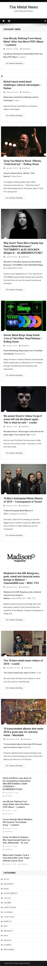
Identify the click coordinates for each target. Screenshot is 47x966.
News (6, 936)
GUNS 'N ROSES (10, 907)
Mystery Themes (36, 963)
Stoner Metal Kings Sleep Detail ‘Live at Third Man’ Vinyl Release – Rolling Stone (23, 338)
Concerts (7, 898)
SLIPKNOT (8, 945)
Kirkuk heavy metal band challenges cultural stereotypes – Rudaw (23, 85)
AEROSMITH (9, 884)
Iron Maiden (8, 912)
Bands (6, 889)
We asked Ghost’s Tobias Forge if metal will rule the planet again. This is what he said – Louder (23, 419)
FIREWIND (7, 903)
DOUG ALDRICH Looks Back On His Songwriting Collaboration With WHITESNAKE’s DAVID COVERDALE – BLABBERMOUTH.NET (17, 783)
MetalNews (26, 49)
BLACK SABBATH (11, 893)
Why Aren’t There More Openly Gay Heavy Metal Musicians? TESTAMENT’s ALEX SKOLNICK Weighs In (23, 265)
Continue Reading (16, 63)
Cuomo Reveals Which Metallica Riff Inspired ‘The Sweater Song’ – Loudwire (17, 822)
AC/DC (6, 879)
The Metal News (23, 7)
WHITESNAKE (9, 950)
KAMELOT (8, 921)
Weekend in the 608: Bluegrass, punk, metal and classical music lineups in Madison (22, 595)
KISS (5, 926)
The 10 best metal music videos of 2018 (19, 673)
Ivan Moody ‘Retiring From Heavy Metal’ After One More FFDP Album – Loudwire (23, 41)
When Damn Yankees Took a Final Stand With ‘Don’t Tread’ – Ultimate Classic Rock (17, 858)
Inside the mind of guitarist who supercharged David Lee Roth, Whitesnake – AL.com (16, 840)
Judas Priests (9, 917)
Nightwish (8, 940)
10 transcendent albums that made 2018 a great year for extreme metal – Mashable (23, 732)
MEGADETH (8, 931)
